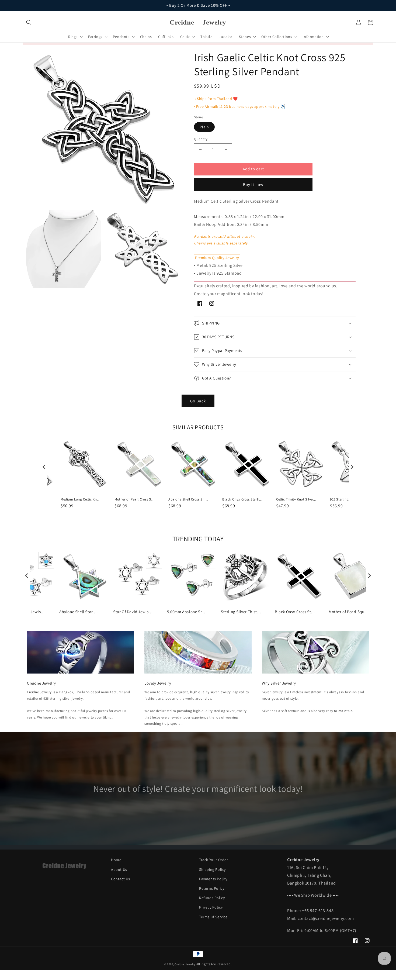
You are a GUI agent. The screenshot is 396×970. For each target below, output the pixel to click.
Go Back (198, 400)
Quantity (200, 139)
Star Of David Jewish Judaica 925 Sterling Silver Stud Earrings (133, 611)
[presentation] (44, 467)
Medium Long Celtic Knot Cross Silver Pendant (81, 499)
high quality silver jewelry (210, 692)
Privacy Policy (211, 907)
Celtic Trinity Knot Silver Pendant (296, 499)
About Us (119, 869)
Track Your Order (213, 859)
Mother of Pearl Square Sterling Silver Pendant (349, 611)
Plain (204, 127)
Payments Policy (213, 878)
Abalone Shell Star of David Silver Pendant (79, 611)
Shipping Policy (212, 869)
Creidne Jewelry (39, 692)
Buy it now (253, 184)
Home (116, 859)
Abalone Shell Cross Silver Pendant (188, 499)
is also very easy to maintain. (330, 711)
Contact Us (120, 878)
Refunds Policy (212, 897)
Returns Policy (211, 888)
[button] (29, 22)
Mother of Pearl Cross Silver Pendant (134, 499)
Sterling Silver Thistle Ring (241, 611)
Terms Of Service (213, 916)
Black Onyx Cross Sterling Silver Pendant (242, 499)
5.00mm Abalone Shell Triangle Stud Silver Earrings (187, 611)
